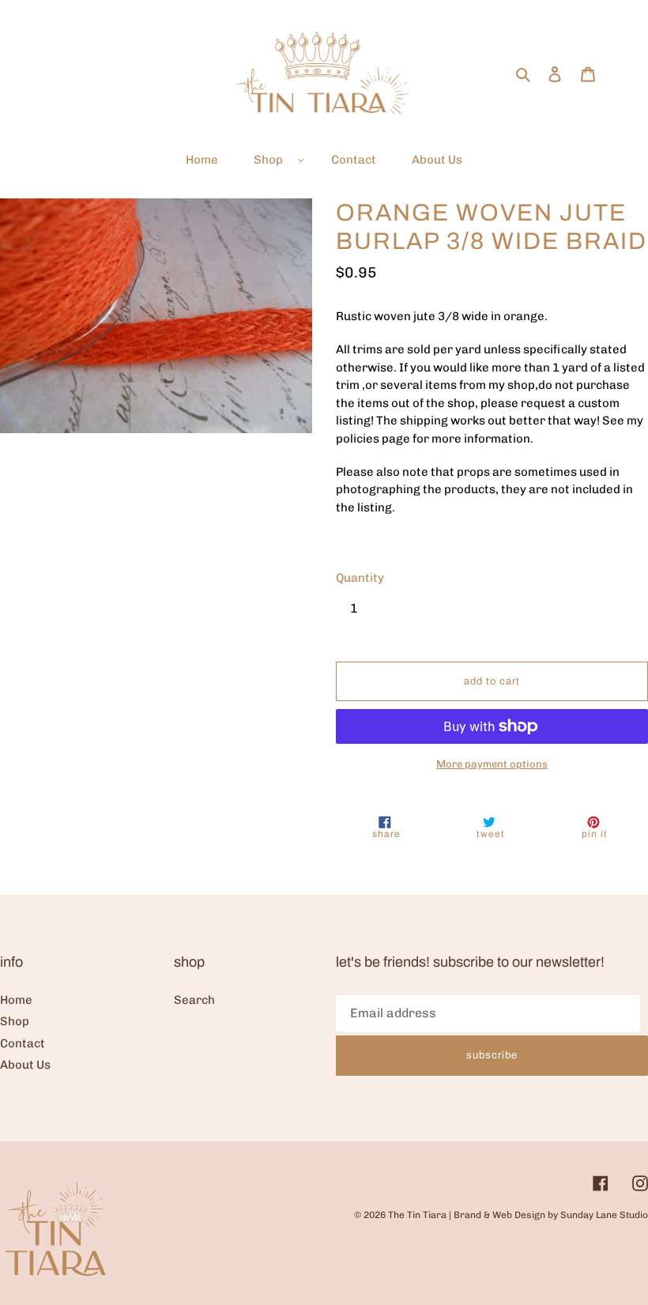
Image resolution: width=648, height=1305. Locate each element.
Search (194, 1000)
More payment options (492, 764)
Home (16, 1000)
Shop (14, 1021)
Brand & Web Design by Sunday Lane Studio (551, 1214)
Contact (22, 1043)
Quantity (360, 578)
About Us (25, 1065)
